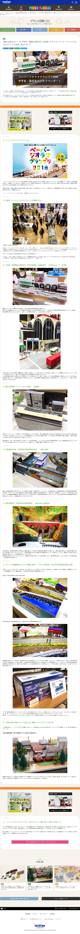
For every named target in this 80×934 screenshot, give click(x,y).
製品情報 (27, 914)
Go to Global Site (61, 908)
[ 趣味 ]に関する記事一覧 (21, 12)
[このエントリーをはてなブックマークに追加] (23, 48)
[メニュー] (76, 2)
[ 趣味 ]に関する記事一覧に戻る (19, 898)
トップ (1, 12)
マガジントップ (9, 12)
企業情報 (52, 914)
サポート (35, 914)
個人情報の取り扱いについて (36, 919)
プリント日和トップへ (61, 898)
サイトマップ (58, 919)
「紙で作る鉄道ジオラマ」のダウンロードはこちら (40, 842)
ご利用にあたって (24, 919)
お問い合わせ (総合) (49, 919)
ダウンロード (43, 914)
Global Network (74, 908)
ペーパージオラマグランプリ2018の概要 (13, 193)
